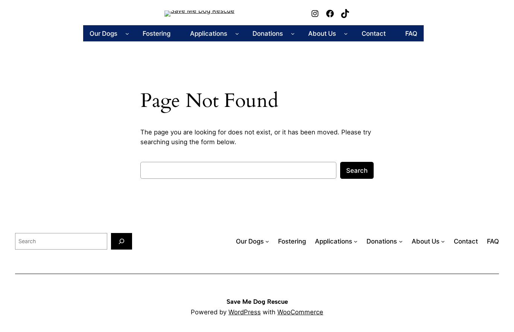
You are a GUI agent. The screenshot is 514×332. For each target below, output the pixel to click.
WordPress (244, 312)
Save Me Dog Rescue (257, 301)
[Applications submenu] (237, 33)
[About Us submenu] (346, 33)
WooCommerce (300, 312)
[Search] (121, 241)
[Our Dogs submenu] (127, 33)
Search (357, 170)
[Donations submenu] (293, 33)
